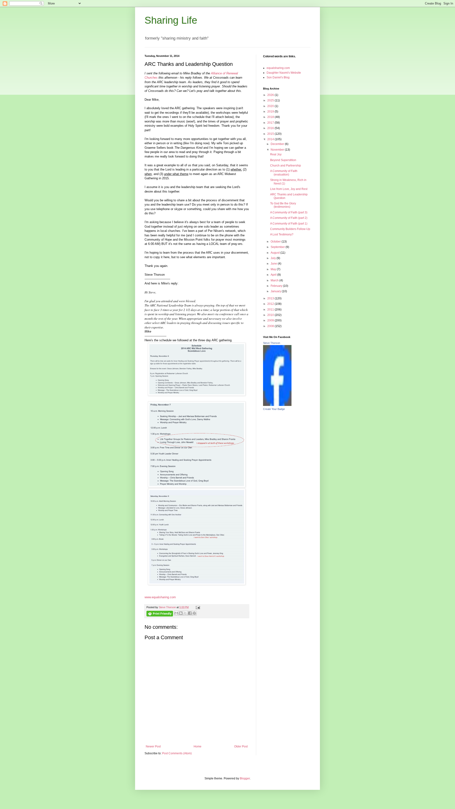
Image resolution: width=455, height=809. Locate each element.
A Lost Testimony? (281, 234)
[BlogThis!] (180, 613)
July (274, 258)
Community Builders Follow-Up (290, 229)
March (275, 280)
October (276, 241)
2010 (271, 315)
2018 (271, 117)
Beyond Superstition (283, 160)
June (274, 263)
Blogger (245, 778)
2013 (271, 298)
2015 (271, 133)
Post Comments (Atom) (177, 753)
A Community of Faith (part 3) (288, 212)
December (278, 144)
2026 (271, 95)
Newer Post (153, 746)
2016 (271, 128)
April (274, 274)
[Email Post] (197, 607)
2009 (271, 320)
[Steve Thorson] (277, 405)
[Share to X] (185, 613)
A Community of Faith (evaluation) (283, 172)
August (275, 252)
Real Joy (276, 154)
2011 (271, 309)
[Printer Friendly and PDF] (159, 614)
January (276, 291)
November (278, 149)
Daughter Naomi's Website (284, 72)
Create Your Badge (274, 409)
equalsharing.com (278, 68)
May (274, 269)
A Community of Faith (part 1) (288, 223)
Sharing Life (171, 20)
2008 (271, 326)
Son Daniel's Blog (278, 77)
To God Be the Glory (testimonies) (283, 205)
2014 (271, 139)
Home (197, 746)
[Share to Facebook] (189, 613)
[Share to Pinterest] (194, 613)
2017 (271, 122)
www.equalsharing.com (160, 597)
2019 (271, 111)
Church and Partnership (285, 165)
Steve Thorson (271, 343)
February (277, 286)
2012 (271, 304)
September (278, 247)
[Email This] (176, 613)
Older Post (241, 746)
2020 (271, 106)
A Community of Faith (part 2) (288, 218)
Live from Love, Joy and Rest (288, 189)
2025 (271, 100)
